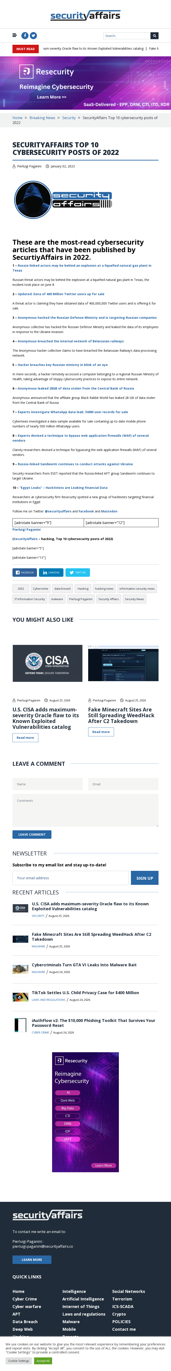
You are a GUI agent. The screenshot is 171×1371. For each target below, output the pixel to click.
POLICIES (121, 1321)
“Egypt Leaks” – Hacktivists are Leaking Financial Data (64, 487)
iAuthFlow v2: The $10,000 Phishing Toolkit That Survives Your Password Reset (93, 1023)
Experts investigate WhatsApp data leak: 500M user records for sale (73, 412)
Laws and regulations (48, 1000)
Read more (25, 737)
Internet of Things (80, 1306)
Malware (38, 946)
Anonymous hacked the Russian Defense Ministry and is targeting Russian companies (87, 317)
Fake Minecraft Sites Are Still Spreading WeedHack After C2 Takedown (121, 715)
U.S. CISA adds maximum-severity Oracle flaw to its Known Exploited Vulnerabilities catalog (70, 48)
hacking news (104, 589)
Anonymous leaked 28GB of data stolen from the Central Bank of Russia (76, 388)
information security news (137, 589)
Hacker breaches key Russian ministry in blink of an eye (63, 365)
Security (69, 117)
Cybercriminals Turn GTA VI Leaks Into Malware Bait (84, 964)
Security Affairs (108, 599)
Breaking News (42, 117)
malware (57, 599)
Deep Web (22, 1329)
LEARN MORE (32, 1259)
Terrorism (122, 1299)
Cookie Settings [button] (18, 1361)
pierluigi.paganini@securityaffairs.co (42, 1246)
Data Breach (25, 1321)
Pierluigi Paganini (29, 166)
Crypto (119, 1314)
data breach (62, 589)
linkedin (53, 572)
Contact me (124, 1329)
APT (16, 1314)
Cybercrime (40, 589)
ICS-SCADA (122, 1306)
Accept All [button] (43, 1361)
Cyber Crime (40, 1032)
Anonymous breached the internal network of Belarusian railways (71, 341)
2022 (21, 589)
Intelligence (74, 1291)
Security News (134, 599)
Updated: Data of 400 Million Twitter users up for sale (61, 294)
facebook (27, 572)
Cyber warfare (26, 1306)
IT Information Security (30, 599)
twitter (80, 572)
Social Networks (128, 1291)
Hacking (83, 589)
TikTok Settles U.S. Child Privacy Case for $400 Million (85, 992)
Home (17, 117)
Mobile (69, 1329)
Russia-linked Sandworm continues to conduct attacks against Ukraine (75, 464)
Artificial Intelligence (83, 1299)
